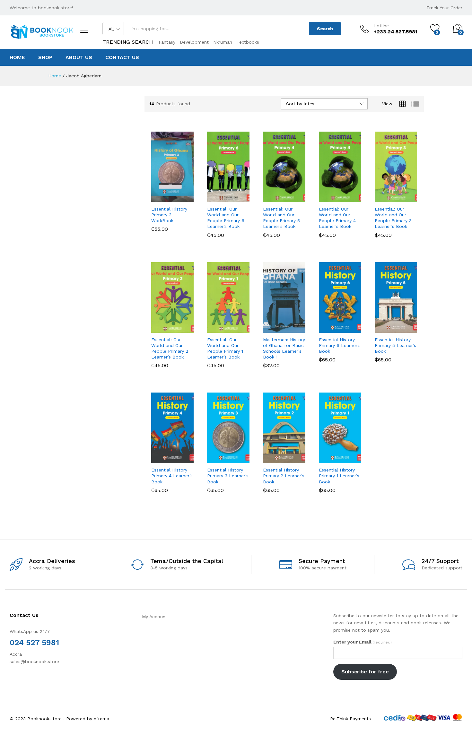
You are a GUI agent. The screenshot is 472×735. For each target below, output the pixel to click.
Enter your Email (362, 641)
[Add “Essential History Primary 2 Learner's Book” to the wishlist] (285, 456)
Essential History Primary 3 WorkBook (169, 214)
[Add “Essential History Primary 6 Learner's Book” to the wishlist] (341, 325)
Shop (45, 57)
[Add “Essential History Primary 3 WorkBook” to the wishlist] (173, 195)
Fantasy (167, 42)
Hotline (381, 25)
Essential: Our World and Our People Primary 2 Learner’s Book (169, 348)
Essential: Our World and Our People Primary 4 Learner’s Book (337, 217)
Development (194, 42)
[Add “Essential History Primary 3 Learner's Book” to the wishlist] (229, 456)
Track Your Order (444, 7)
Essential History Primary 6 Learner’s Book (340, 345)
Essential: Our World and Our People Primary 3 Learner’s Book (393, 217)
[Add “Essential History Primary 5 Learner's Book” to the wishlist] (397, 325)
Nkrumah (222, 42)
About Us (79, 57)
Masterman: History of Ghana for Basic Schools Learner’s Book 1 (284, 348)
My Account (154, 616)
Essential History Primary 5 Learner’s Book (395, 345)
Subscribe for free (365, 672)
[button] (154, 195)
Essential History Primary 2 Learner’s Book (283, 475)
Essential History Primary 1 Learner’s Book (339, 475)
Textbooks (248, 42)
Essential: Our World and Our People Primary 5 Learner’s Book (281, 217)
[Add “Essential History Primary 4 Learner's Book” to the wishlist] (173, 456)
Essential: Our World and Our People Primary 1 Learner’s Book (225, 348)
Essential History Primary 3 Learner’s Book (228, 475)
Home (17, 57)
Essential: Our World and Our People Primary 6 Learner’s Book (225, 217)
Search (325, 28)
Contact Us (122, 57)
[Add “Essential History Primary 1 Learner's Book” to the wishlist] (341, 456)
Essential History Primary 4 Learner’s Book (172, 475)
